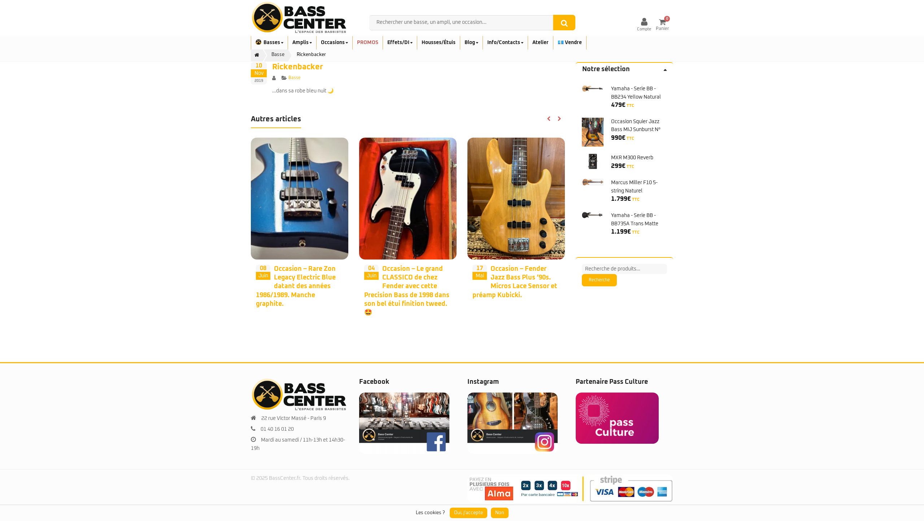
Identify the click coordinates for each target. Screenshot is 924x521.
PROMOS (367, 42)
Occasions (333, 42)
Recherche (599, 280)
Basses (272, 42)
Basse (294, 78)
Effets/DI (398, 42)
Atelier (540, 42)
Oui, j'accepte (468, 513)
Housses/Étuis (439, 42)
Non (499, 513)
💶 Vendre (570, 42)
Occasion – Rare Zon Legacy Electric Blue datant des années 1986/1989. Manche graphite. (296, 286)
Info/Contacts (504, 42)
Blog (470, 42)
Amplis (301, 42)
